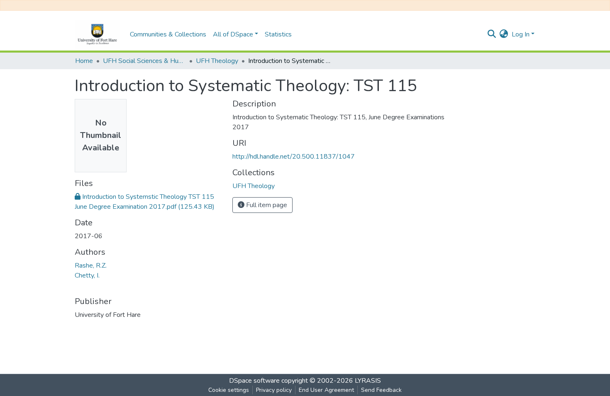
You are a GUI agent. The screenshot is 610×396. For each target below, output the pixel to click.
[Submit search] (492, 34)
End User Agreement (326, 390)
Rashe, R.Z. (91, 265)
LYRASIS (368, 380)
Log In (520, 34)
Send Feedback (381, 390)
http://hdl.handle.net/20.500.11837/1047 (293, 156)
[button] (504, 34)
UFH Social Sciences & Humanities (144, 60)
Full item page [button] (265, 205)
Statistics (278, 34)
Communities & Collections (168, 34)
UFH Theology (217, 60)
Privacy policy (274, 390)
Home (84, 60)
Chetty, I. (87, 275)
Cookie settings (228, 390)
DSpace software (254, 380)
